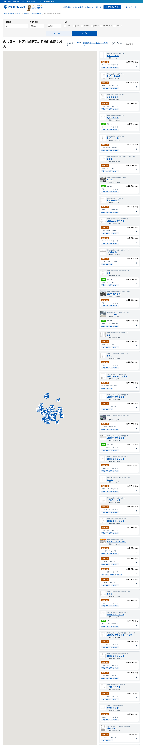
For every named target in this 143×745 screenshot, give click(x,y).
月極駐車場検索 (9, 13)
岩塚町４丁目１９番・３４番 (119, 635)
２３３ (110, 594)
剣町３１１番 (113, 138)
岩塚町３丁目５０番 (115, 614)
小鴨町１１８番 (114, 687)
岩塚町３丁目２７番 (115, 438)
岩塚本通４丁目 (114, 294)
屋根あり (87, 26)
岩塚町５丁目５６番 (115, 656)
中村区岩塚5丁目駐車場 (117, 376)
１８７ (110, 356)
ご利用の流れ (67, 7)
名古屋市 (26, 13)
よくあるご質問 (78, 7)
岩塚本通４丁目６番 (115, 221)
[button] (51, 407)
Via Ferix (111, 728)
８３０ (110, 159)
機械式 (96, 26)
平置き (70, 26)
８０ (109, 335)
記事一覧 (98, 7)
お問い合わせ (89, 7)
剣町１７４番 (113, 56)
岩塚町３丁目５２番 (115, 521)
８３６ (110, 180)
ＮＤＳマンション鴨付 (116, 542)
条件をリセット (58, 33)
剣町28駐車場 (113, 200)
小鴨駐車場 (112, 252)
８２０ (110, 479)
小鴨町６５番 (113, 708)
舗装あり (119, 26)
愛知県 (19, 13)
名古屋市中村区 (36, 13)
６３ (109, 273)
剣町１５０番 (113, 97)
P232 (109, 418)
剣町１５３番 (113, 118)
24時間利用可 (107, 26)
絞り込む (84, 33)
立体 (78, 26)
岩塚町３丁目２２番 (115, 397)
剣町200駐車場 (113, 76)
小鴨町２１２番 (114, 500)
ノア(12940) (112, 314)
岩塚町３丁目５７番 (115, 459)
